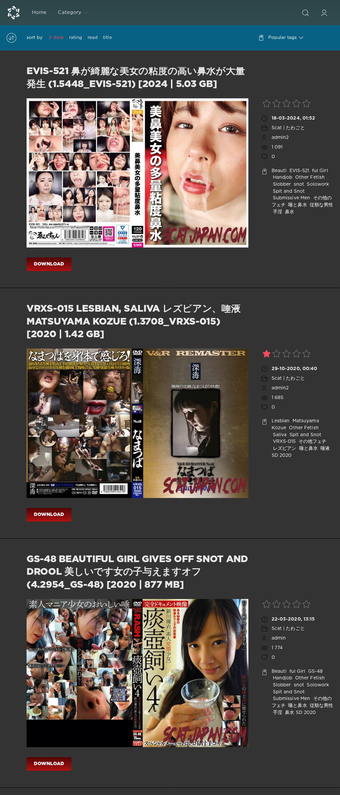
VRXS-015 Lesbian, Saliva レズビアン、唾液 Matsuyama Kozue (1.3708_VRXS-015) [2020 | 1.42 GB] (134, 322)
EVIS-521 (298, 171)
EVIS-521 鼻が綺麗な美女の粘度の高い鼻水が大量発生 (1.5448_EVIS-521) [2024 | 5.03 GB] (136, 77)
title (107, 38)
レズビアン (284, 448)
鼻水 (289, 212)
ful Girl (319, 171)
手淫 (277, 212)
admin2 (280, 138)
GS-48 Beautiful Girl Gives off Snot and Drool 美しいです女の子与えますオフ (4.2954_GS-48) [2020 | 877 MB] (137, 572)
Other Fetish (309, 177)
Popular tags (282, 38)
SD (275, 455)
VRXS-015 (284, 442)
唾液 (324, 448)
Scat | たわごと (288, 128)
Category (69, 12)
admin (279, 638)
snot (298, 184)
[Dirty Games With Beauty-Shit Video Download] (13, 12)
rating (75, 38)
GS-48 (315, 671)
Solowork (317, 184)
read (93, 38)
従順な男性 (320, 205)
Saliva (279, 435)
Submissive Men (291, 198)
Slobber (281, 184)
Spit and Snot (288, 191)
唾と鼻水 (297, 205)
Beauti (279, 171)
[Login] (324, 12)
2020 (286, 455)
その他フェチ (312, 442)
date (58, 38)
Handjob (282, 177)
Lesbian (281, 421)
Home (39, 12)
